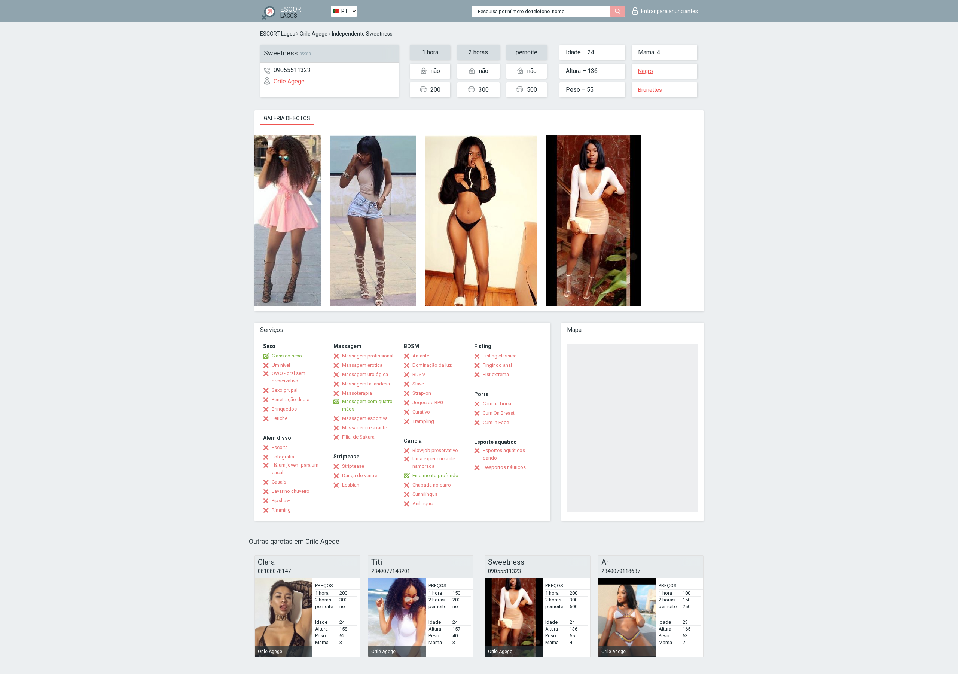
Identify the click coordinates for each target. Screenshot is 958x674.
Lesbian (350, 485)
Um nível (281, 365)
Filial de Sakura (358, 437)
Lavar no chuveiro (290, 491)
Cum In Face (496, 422)
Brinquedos (284, 409)
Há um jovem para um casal (295, 468)
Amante (420, 356)
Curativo (421, 412)
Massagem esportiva (365, 418)
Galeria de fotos (287, 118)
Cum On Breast (499, 413)
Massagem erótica (362, 365)
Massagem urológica (365, 374)
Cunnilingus (424, 494)
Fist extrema (496, 374)
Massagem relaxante (364, 427)
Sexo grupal (285, 390)
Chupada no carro (431, 485)
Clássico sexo (287, 356)
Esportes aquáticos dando (504, 454)
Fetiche (279, 418)
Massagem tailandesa (366, 384)
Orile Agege (313, 34)
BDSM (419, 374)
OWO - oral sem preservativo (288, 377)
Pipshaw (281, 500)
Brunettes (650, 89)
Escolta (280, 447)
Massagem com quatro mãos (367, 405)
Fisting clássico (500, 356)
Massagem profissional (367, 356)
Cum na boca (497, 403)
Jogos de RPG (427, 402)
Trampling (423, 421)
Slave (418, 384)
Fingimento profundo (435, 475)
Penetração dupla (290, 399)
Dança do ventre (359, 475)
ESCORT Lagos (277, 34)
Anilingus (422, 503)
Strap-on (421, 393)
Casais (279, 482)
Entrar (669, 11)
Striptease (353, 466)
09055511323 (292, 70)
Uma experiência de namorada (433, 462)
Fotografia (283, 457)
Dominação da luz (432, 365)
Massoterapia (357, 393)
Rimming (281, 510)
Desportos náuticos (504, 467)
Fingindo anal (497, 365)
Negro (645, 71)
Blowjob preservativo (435, 450)
